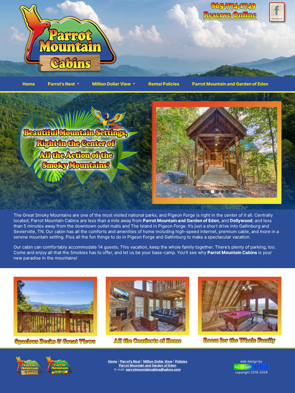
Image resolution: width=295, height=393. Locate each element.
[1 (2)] (212, 191)
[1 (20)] (207, 191)
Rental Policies (163, 84)
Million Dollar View (157, 361)
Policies (181, 361)
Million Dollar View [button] (112, 84)
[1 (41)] (232, 191)
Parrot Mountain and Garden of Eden (230, 84)
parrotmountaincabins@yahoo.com (153, 369)
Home (28, 84)
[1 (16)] (227, 191)
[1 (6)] (217, 191)
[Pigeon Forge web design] (251, 367)
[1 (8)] (222, 191)
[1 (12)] (203, 191)
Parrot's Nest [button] (62, 84)
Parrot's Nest (130, 361)
